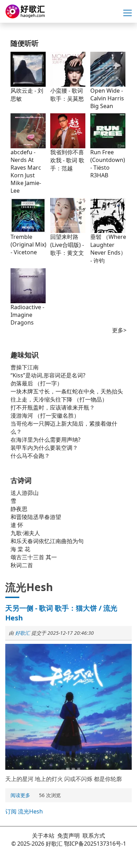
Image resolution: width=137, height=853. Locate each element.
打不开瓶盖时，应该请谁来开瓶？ (53, 407)
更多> (119, 330)
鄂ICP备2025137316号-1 (95, 843)
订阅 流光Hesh (24, 811)
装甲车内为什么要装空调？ (44, 448)
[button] (127, 13)
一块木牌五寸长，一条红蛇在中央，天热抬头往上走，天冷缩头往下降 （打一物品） (67, 395)
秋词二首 (22, 565)
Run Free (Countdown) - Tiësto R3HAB (107, 163)
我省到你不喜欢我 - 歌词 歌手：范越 (67, 160)
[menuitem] (20, 795)
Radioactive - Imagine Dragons (27, 314)
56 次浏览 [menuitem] (50, 795)
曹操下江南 (25, 367)
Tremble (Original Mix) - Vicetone (28, 244)
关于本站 (43, 835)
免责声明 (68, 835)
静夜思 (19, 509)
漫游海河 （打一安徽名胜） (45, 415)
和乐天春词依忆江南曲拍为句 (47, 541)
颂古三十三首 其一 (34, 557)
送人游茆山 (25, 493)
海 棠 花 (20, 549)
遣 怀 (17, 525)
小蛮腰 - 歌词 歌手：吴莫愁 (67, 94)
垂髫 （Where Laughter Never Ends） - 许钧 (108, 248)
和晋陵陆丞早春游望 (36, 517)
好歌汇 (22, 633)
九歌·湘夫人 (25, 533)
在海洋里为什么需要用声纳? (45, 439)
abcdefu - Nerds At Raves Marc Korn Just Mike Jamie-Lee (26, 171)
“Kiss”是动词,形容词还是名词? (48, 375)
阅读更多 (21, 795)
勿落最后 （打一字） (37, 383)
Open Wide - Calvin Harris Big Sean (107, 98)
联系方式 (94, 835)
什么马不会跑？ (30, 456)
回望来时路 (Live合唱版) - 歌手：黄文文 (67, 245)
